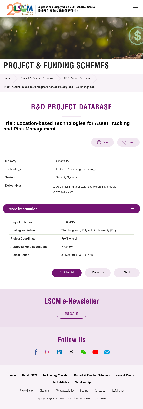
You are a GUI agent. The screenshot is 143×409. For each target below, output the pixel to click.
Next (127, 273)
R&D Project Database (77, 78)
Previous (98, 273)
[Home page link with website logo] (51, 8)
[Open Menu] (135, 8)
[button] (107, 352)
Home (6, 78)
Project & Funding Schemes (37, 78)
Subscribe (71, 314)
